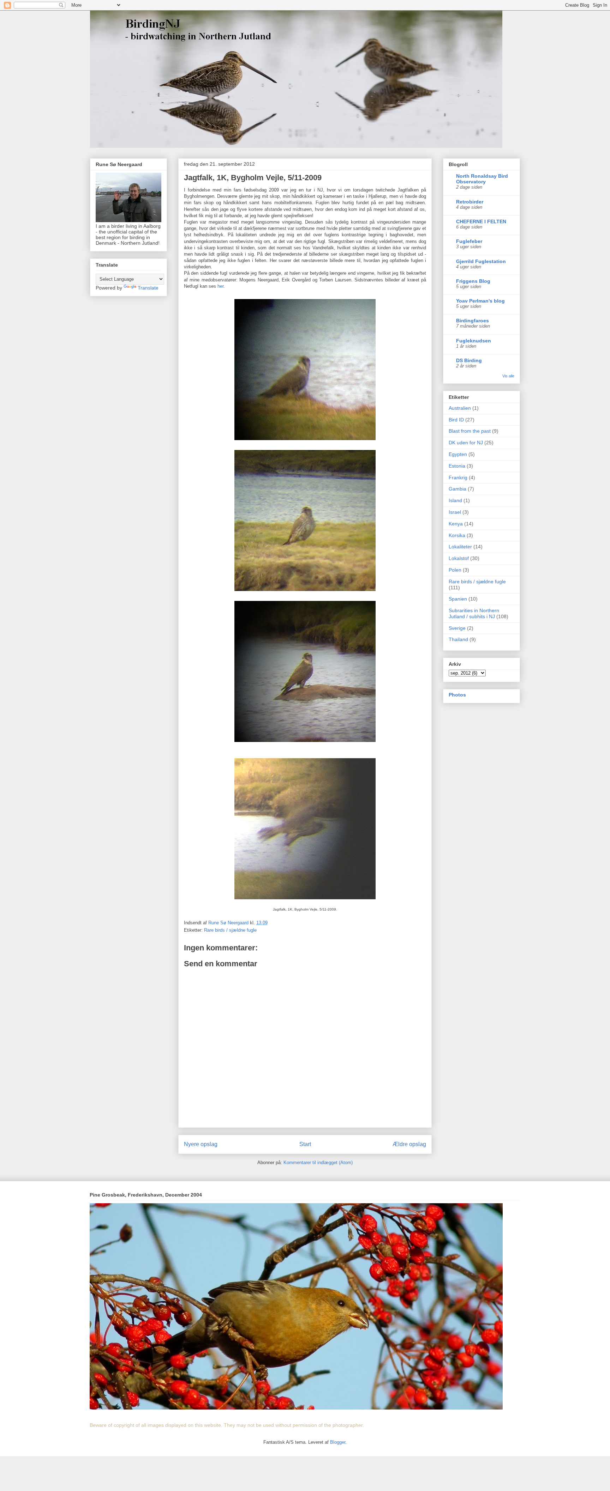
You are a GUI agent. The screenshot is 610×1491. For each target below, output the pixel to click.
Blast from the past (470, 431)
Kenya (456, 524)
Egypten (458, 454)
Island (455, 500)
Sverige (457, 628)
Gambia (457, 489)
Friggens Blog (473, 281)
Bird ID (456, 419)
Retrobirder (469, 202)
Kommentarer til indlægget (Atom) (318, 1162)
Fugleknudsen (473, 340)
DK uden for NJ (466, 442)
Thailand (458, 639)
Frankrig (458, 477)
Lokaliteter (460, 546)
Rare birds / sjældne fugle (230, 930)
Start (305, 1144)
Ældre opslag (409, 1144)
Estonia (457, 466)
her (220, 286)
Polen (455, 570)
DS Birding (469, 360)
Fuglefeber (469, 241)
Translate (148, 288)
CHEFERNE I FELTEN (481, 221)
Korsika (457, 535)
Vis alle (508, 376)
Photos (457, 695)
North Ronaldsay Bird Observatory (482, 178)
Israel (455, 512)
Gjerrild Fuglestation (481, 261)
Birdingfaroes (472, 320)
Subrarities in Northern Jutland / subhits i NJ (474, 613)
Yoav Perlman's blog (480, 301)
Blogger (337, 1442)
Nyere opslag (200, 1144)
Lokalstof (459, 558)
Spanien (458, 599)
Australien (460, 408)
